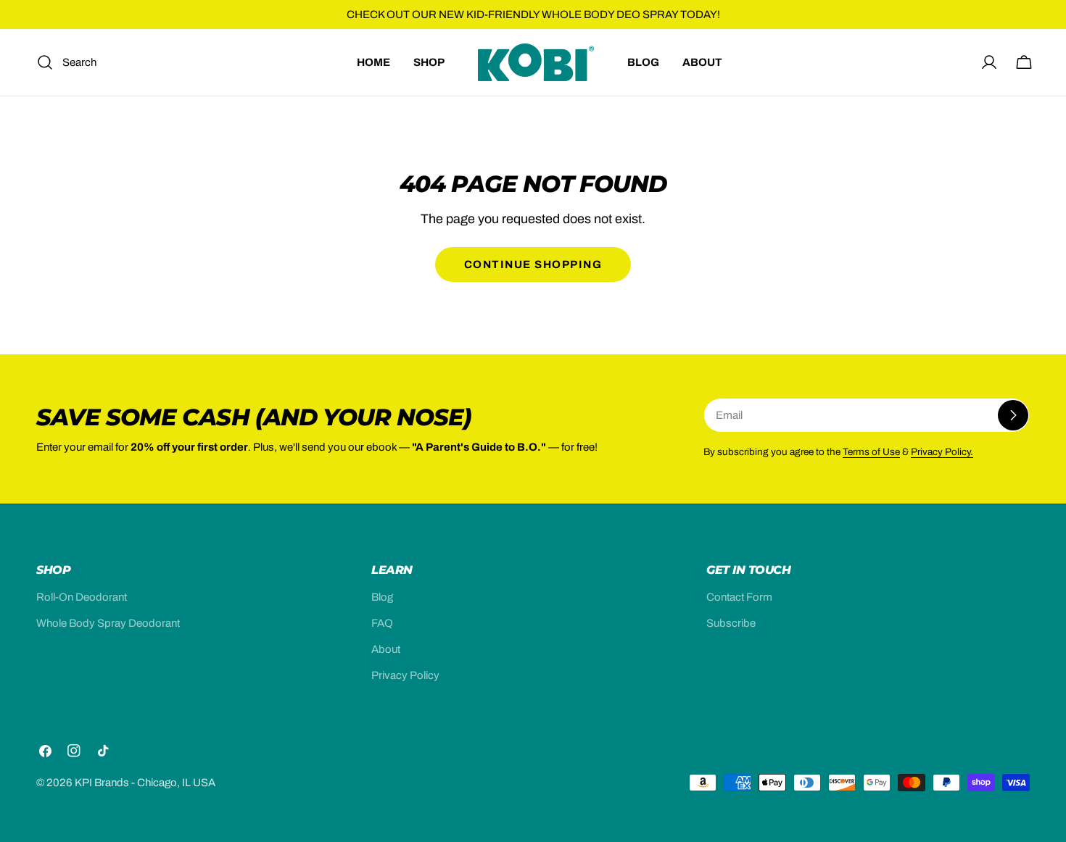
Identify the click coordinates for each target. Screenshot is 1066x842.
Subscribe (731, 623)
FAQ (382, 623)
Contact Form (739, 597)
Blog (382, 597)
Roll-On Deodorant (81, 597)
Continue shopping (533, 264)
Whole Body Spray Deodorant (108, 623)
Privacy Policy (405, 675)
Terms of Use (871, 451)
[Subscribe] (1013, 415)
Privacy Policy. (942, 451)
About (385, 649)
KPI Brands (102, 782)
